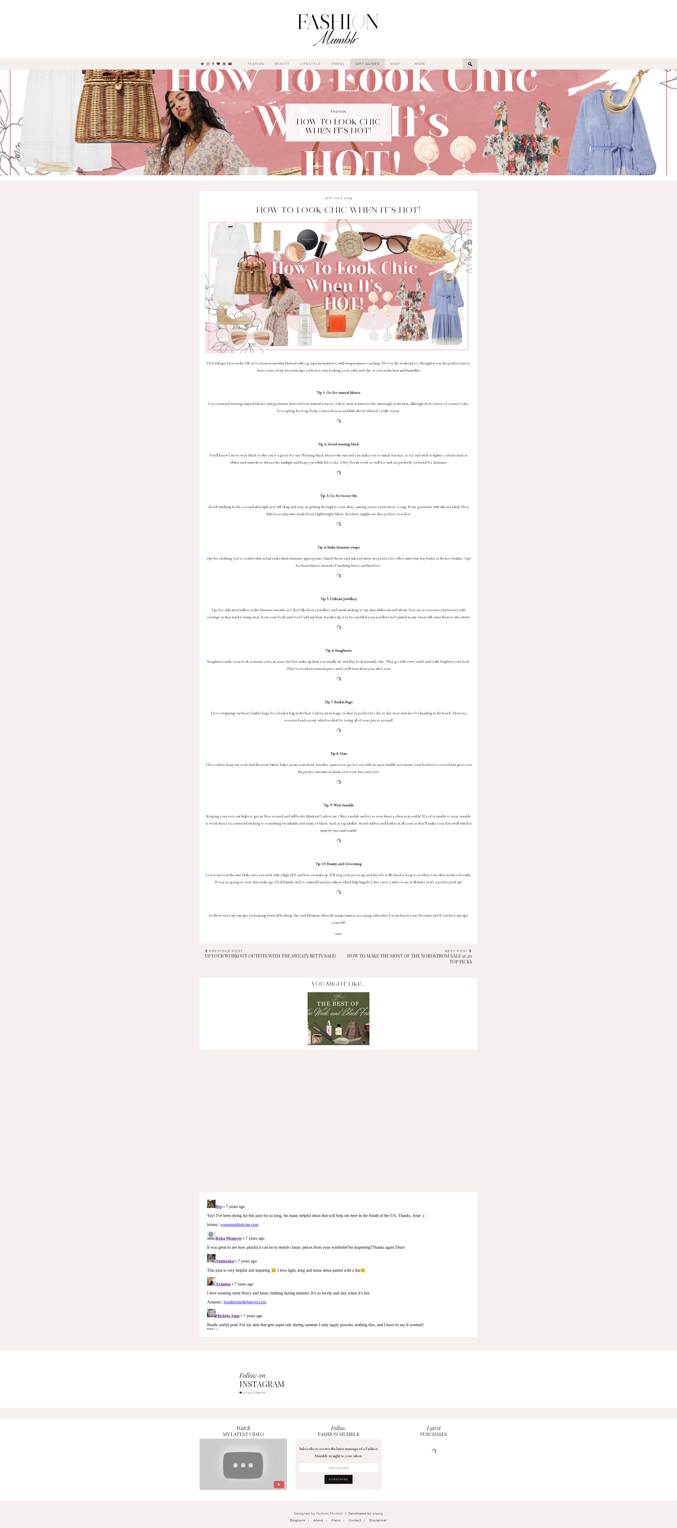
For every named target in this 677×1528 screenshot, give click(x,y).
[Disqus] (338, 1116)
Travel (338, 64)
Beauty (282, 64)
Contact (355, 1520)
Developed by (366, 1513)
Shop (395, 64)
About (318, 1520)
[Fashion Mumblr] (338, 29)
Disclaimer (378, 1520)
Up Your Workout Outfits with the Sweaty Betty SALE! (270, 954)
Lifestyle (310, 64)
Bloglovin (297, 1520)
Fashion (256, 64)
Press (336, 1520)
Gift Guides (367, 64)
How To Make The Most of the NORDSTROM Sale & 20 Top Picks (409, 956)
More (420, 64)
